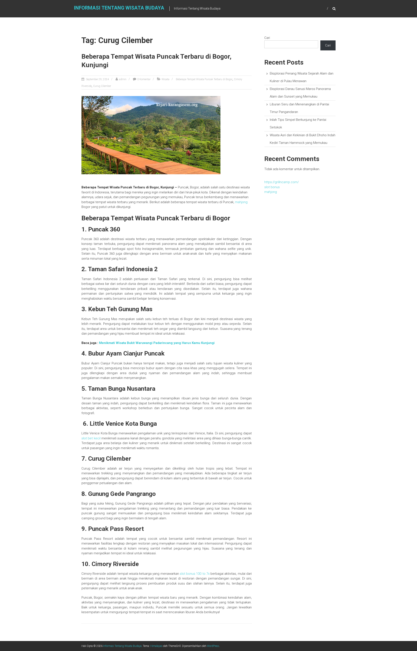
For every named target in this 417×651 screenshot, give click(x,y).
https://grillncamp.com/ (281, 182)
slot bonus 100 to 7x (195, 574)
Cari (267, 38)
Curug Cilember (102, 86)
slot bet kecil (91, 438)
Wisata (165, 79)
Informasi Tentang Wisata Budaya (119, 8)
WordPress (213, 646)
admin (122, 79)
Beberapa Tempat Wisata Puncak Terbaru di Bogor (204, 79)
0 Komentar (144, 79)
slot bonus (272, 187)
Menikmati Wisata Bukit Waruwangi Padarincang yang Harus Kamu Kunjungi (157, 343)
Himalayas (156, 646)
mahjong (241, 202)
